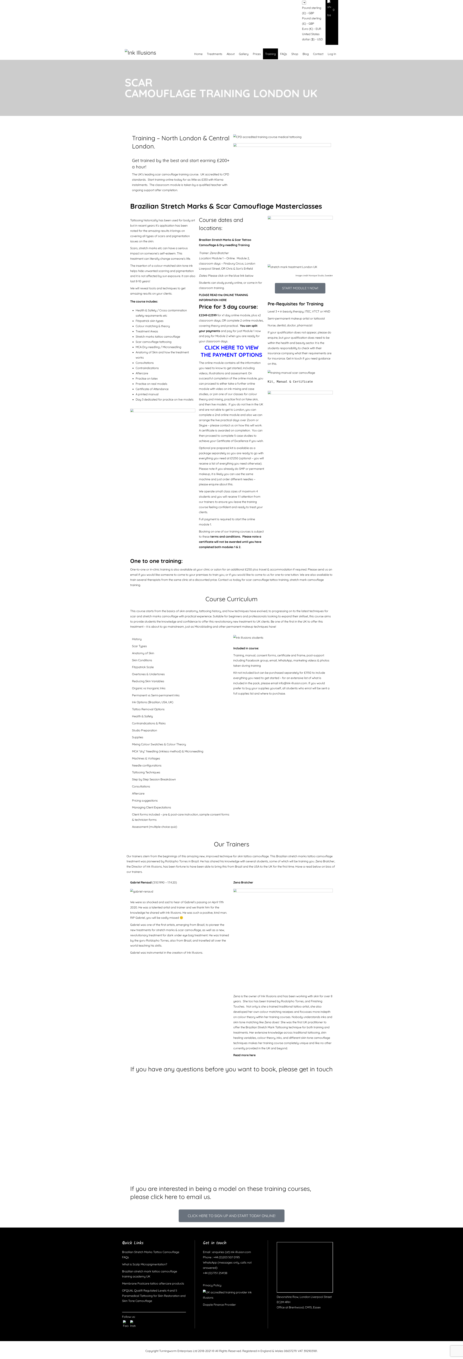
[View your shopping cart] (331, 9)
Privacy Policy (212, 1285)
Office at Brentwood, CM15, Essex (299, 1307)
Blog (306, 54)
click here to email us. (181, 1197)
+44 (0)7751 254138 (215, 1273)
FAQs (283, 54)
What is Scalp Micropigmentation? (144, 1264)
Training (270, 54)
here (252, 1055)
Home (198, 54)
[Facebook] (125, 1323)
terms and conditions (225, 536)
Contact (318, 54)
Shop (294, 54)
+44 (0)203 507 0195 (226, 1257)
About (231, 54)
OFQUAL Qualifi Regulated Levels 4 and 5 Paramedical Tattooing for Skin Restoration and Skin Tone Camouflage (154, 1296)
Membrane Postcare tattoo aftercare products (153, 1283)
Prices (257, 54)
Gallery (244, 54)
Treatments (214, 54)
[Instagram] (133, 1323)
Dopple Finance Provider (219, 1304)
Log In (332, 54)
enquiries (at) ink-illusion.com (231, 1252)
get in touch (316, 1069)
